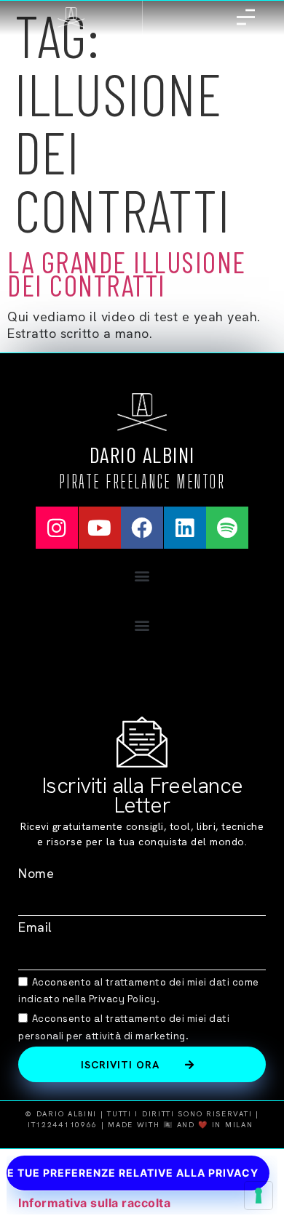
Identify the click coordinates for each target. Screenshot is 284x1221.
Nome (36, 873)
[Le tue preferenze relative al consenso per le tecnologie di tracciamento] (258, 1195)
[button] (142, 575)
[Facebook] (142, 528)
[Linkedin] (185, 528)
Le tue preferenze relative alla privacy (133, 1172)
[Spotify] (227, 528)
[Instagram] (57, 528)
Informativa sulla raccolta (94, 1203)
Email (35, 927)
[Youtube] (100, 528)
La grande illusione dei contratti (126, 273)
